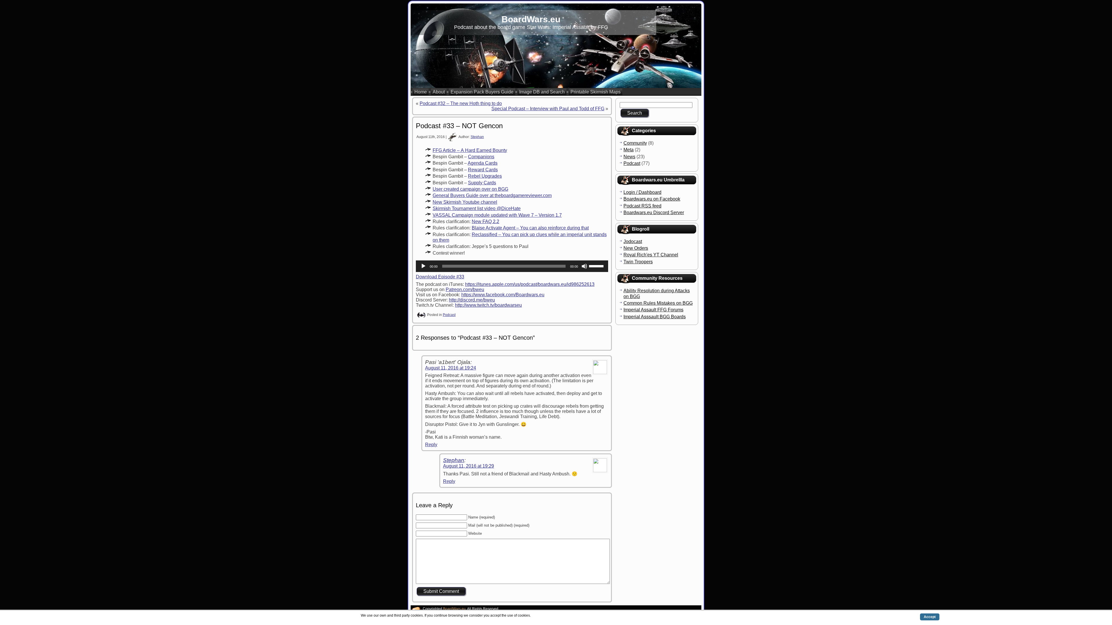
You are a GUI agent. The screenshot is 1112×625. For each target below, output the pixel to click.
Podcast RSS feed (642, 205)
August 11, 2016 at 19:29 (468, 466)
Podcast (449, 315)
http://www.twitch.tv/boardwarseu (488, 305)
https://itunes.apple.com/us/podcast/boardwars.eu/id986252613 (530, 284)
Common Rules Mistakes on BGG (658, 303)
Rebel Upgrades (485, 176)
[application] (512, 266)
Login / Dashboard (642, 192)
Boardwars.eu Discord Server (653, 212)
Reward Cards (483, 169)
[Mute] (584, 266)
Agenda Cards (483, 163)
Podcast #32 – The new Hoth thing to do (461, 103)
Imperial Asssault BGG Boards (654, 316)
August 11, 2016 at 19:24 (450, 367)
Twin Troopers (638, 261)
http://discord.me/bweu (472, 299)
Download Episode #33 (440, 276)
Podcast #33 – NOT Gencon (459, 126)
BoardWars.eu (531, 19)
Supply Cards (482, 182)
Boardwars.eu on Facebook (651, 198)
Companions (481, 156)
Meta (628, 149)
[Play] (423, 266)
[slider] (597, 265)
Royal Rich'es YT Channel (650, 254)
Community (635, 143)
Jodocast (632, 241)
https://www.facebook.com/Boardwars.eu (502, 294)
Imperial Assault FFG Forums (653, 309)
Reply (431, 444)
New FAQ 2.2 (485, 221)
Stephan (477, 137)
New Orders (635, 248)
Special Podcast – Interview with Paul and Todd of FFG (547, 108)
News (629, 156)
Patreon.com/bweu (465, 289)
